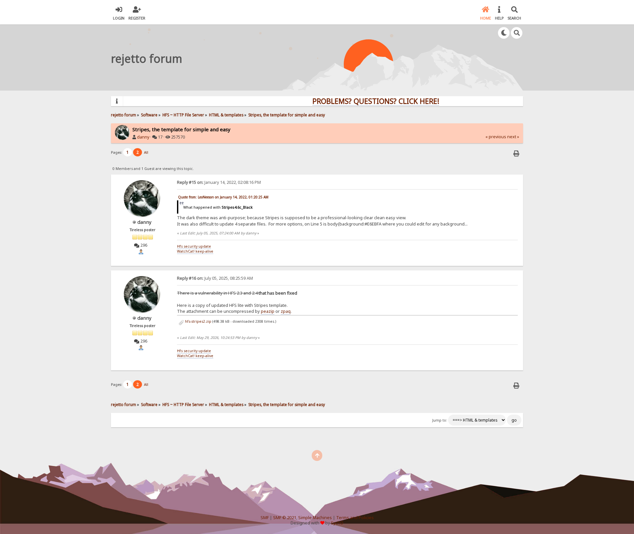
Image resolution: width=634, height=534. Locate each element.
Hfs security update (194, 246)
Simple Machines (315, 517)
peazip (267, 311)
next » (513, 137)
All (146, 152)
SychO (337, 523)
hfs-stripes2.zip (197, 321)
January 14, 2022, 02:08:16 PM (219, 182)
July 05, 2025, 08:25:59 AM (215, 278)
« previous (495, 137)
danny (143, 137)
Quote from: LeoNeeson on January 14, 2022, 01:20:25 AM (223, 197)
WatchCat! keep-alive (195, 251)
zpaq (286, 311)
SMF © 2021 (284, 517)
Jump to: (439, 420)
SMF (265, 517)
